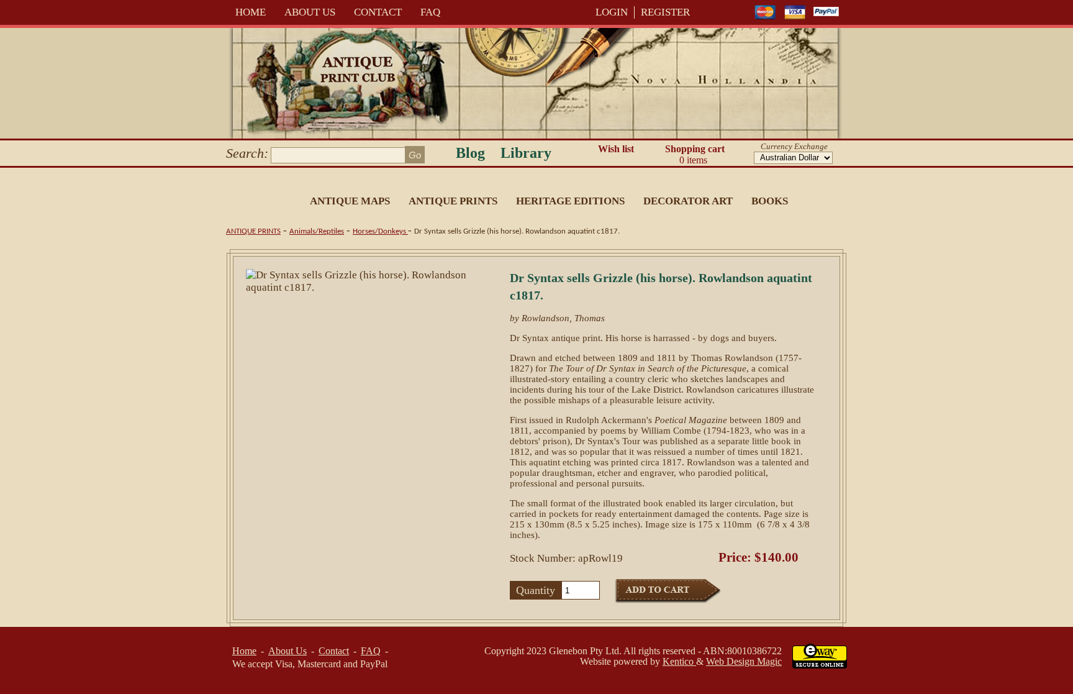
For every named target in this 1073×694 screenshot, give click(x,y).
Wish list (616, 149)
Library (525, 153)
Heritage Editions (570, 201)
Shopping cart (695, 154)
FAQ (430, 12)
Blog (470, 153)
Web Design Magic (744, 661)
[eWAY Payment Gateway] (819, 665)
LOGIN (611, 12)
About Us (309, 12)
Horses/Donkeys (380, 231)
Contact (378, 12)
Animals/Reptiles (316, 231)
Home (250, 12)
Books (769, 201)
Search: (247, 153)
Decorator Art (688, 201)
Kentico (679, 661)
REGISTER (665, 12)
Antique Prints (453, 201)
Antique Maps (350, 201)
